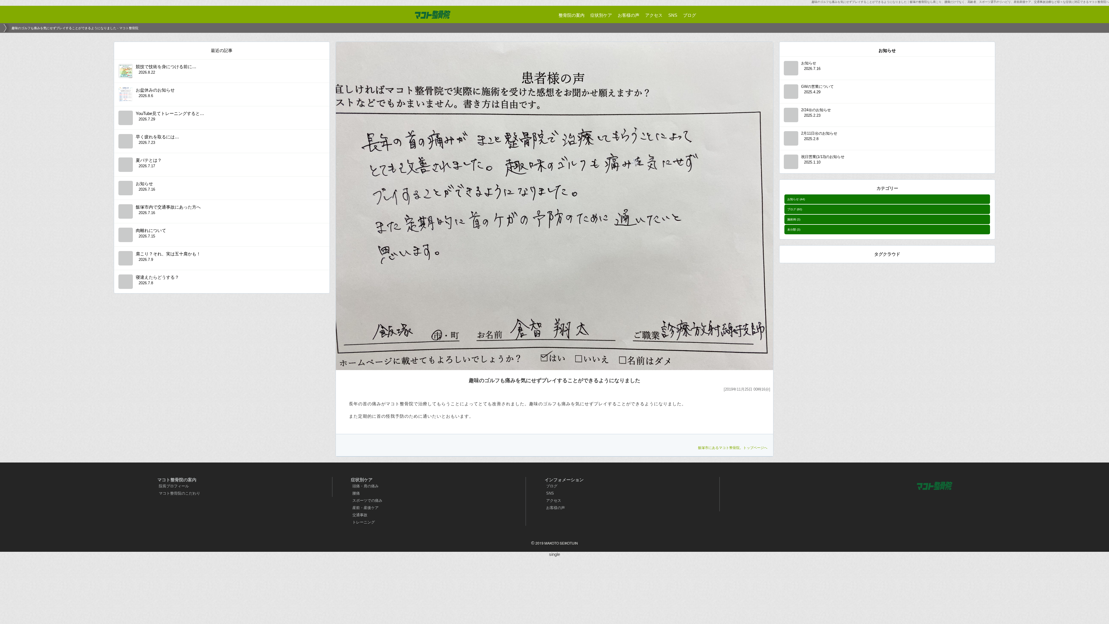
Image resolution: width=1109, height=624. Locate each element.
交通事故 (359, 515)
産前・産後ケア (365, 508)
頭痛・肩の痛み (365, 486)
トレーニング (363, 522)
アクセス (553, 500)
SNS (550, 493)
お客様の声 (555, 508)
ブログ (794, 209)
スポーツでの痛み (367, 500)
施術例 (793, 219)
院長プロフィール (174, 486)
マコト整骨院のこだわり (179, 493)
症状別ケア (601, 15)
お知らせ (796, 199)
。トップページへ (732, 448)
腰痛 (356, 493)
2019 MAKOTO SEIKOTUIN (556, 543)
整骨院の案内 (572, 15)
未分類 (793, 229)
